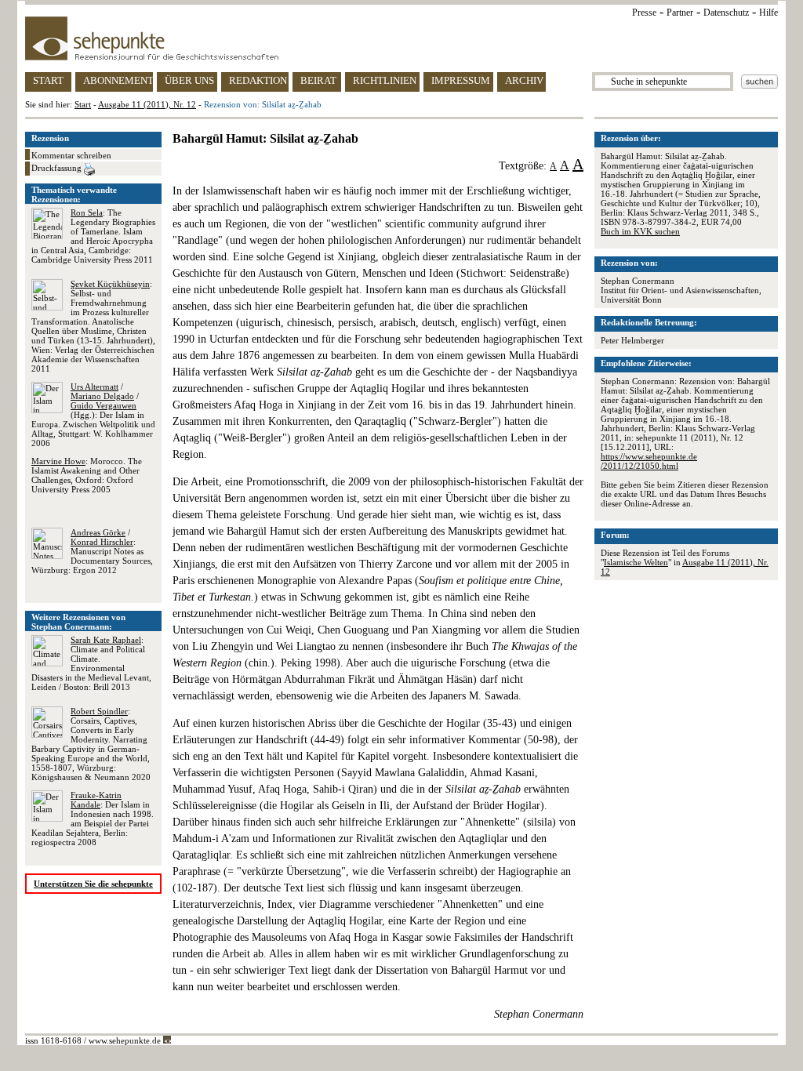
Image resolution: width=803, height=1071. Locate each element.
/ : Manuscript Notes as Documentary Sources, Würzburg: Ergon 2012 (92, 551)
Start (82, 104)
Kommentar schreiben (71, 155)
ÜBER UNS (189, 80)
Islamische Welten (636, 562)
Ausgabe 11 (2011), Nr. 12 (147, 104)
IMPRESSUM (460, 80)
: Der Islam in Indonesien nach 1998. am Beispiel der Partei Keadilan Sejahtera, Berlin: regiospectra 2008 (92, 818)
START (48, 80)
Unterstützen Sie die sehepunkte (93, 883)
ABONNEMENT (118, 80)
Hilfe (768, 12)
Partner (680, 12)
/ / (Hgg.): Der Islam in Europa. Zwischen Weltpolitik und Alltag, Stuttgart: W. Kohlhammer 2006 (93, 415)
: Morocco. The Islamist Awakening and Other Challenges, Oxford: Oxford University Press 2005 (86, 475)
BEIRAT (318, 80)
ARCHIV (524, 80)
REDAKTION (258, 80)
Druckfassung (57, 167)
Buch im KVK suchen (640, 231)
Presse (644, 12)
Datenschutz (726, 12)
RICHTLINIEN (384, 80)
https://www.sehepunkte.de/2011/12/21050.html (649, 461)
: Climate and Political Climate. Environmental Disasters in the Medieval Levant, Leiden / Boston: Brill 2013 (91, 663)
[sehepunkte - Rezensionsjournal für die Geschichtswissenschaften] (401, 38)
